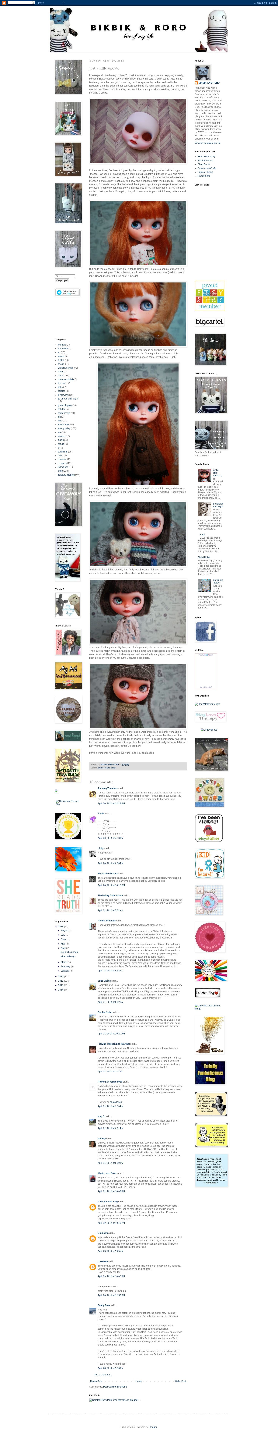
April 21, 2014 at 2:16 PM (110, 1106)
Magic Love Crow (107, 1173)
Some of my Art (205, 172)
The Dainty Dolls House (110, 895)
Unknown (103, 1233)
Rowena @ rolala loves (110, 1081)
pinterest (62, 459)
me (59, 432)
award (61, 356)
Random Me (204, 176)
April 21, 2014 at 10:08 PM (111, 1191)
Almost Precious (107, 920)
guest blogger (65, 405)
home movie (64, 413)
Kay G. (101, 1116)
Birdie (101, 813)
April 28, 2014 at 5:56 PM (110, 1368)
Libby (101, 848)
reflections (63, 467)
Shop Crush (204, 164)
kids (60, 420)
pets (60, 455)
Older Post (180, 1381)
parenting (63, 451)
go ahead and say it (68, 398)
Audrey (102, 1138)
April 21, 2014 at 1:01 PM (110, 1071)
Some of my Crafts (207, 168)
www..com (206, 655)
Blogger (153, 1427)
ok (59, 447)
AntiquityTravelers (108, 788)
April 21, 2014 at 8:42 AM (110, 1002)
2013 (61, 976)
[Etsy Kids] (210, 310)
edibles (61, 391)
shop (113, 768)
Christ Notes (204, 557)
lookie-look (63, 424)
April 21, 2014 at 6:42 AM (110, 970)
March (64, 962)
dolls (60, 387)
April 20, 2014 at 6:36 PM (110, 863)
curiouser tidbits (66, 379)
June (64, 939)
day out (61, 383)
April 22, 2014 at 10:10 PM (111, 1223)
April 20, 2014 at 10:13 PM (111, 885)
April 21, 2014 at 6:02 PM (110, 1128)
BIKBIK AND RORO (110, 764)
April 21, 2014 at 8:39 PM (110, 1163)
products (62, 463)
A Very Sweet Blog (108, 1201)
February (66, 966)
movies (61, 436)
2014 (61, 926)
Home (139, 1381)
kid (59, 417)
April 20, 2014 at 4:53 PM (110, 838)
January (65, 971)
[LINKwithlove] (209, 730)
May (63, 943)
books (61, 364)
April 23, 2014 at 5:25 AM (110, 1251)
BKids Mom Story (206, 156)
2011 (61, 985)
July (63, 935)
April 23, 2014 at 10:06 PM (111, 1276)
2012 (61, 981)
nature (61, 444)
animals (62, 344)
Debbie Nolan (105, 1012)
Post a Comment (102, 1374)
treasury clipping (66, 474)
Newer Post (96, 1381)
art (59, 352)
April (63, 948)
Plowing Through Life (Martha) (114, 1044)
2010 (61, 989)
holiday (61, 409)
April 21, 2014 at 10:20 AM (111, 1033)
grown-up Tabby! (218, 581)
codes (61, 371)
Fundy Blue (104, 1305)
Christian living (65, 368)
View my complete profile (208, 143)
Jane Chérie (104, 981)
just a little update (69, 952)
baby (202, 534)
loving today (64, 428)
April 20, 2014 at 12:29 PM (111, 803)
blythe (100, 768)
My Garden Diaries (108, 873)
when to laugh (68, 956)
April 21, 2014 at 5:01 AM (110, 910)
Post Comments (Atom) (115, 1386)
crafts (107, 768)
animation (63, 348)
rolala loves (116, 1102)
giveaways (63, 395)
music (61, 440)
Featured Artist (205, 160)
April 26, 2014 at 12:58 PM (111, 1295)
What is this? (206, 687)
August (65, 930)
